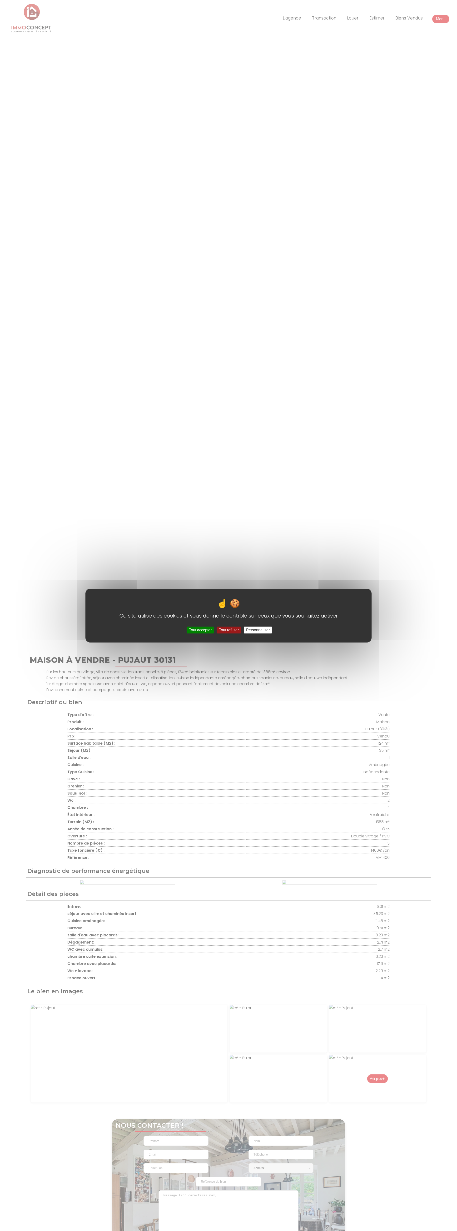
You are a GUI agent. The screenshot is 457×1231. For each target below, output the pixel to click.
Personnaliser (258, 630)
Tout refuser (229, 630)
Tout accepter (200, 630)
